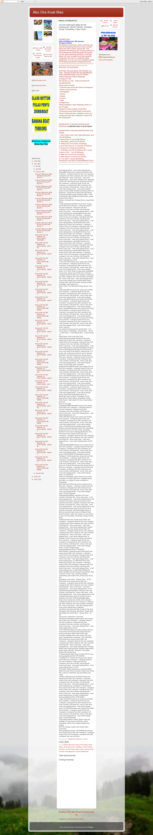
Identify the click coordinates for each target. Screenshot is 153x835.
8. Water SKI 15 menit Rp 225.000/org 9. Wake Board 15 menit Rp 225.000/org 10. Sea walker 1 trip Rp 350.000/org (72, 157)
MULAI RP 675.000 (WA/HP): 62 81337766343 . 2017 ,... (44, 382)
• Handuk (62, 96)
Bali (69, 79)
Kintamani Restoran (108, 57)
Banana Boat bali (69, 745)
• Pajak (61, 100)
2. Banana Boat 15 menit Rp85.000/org (72, 139)
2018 (36, 161)
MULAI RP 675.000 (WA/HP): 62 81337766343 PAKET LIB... (43, 369)
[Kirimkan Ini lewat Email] (60, 742)
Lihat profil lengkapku (106, 60)
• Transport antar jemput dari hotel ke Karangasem (76, 87)
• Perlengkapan (64, 92)
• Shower (62, 94)
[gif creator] (39, 85)
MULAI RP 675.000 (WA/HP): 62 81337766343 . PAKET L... (43, 389)
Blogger (90, 827)
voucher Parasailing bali (67, 751)
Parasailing (84, 745)
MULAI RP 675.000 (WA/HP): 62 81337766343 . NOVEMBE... (41, 237)
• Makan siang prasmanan (68, 89)
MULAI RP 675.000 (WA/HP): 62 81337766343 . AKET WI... (43, 245)
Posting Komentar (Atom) (75, 819)
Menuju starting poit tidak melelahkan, (71, 113)
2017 (36, 164)
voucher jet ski (88, 749)
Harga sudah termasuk (67, 85)
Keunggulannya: (64, 102)
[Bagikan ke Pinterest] (68, 742)
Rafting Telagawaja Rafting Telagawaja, (72, 77)
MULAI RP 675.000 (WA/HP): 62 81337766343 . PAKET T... (43, 253)
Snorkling (79, 747)
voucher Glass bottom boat (74, 749)
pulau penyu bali (69, 747)
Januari (38, 473)
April (37, 169)
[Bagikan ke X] (64, 742)
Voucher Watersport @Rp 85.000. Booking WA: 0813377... (43, 175)
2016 (36, 476)
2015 (36, 479)
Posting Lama (88, 812)
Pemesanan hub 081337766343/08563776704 (76, 161)
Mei (37, 166)
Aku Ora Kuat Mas (48, 12)
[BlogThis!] (62, 742)
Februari (39, 172)
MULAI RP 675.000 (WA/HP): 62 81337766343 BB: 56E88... (42, 261)
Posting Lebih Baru (67, 812)
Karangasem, (63, 79)
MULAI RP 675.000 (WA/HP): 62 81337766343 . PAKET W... (43, 284)
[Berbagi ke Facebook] (66, 742)
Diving (77, 745)
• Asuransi (62, 98)
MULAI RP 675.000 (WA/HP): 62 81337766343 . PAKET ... (44, 376)
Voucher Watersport (81, 751)
